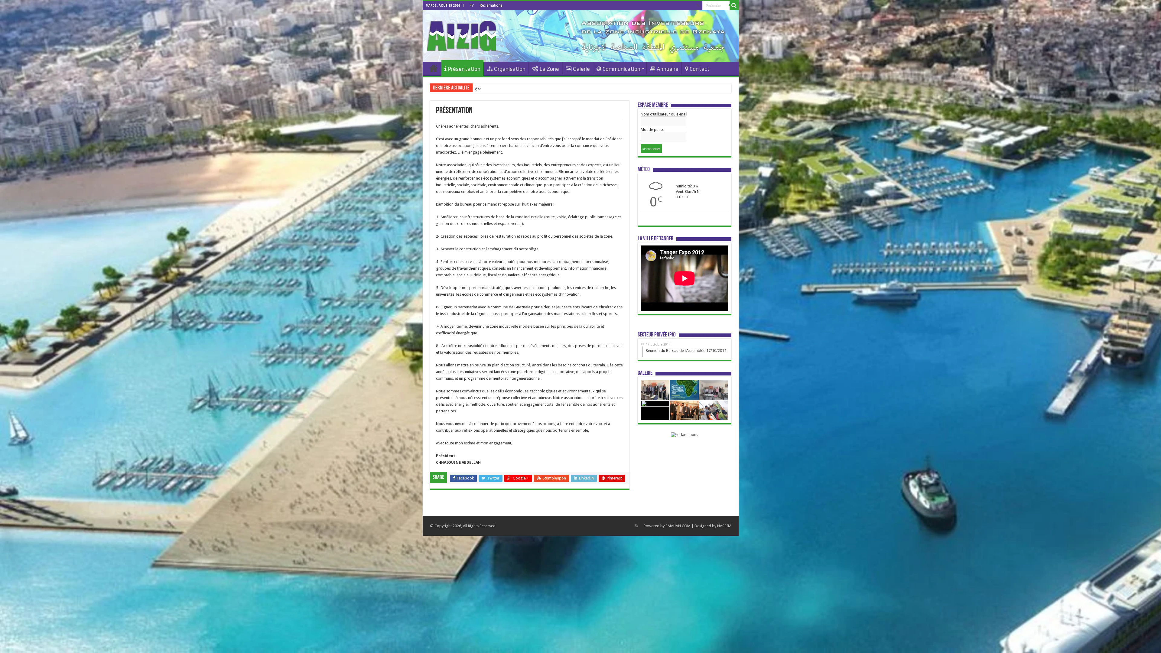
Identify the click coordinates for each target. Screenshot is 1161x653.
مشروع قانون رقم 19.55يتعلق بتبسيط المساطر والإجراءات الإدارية (529, 88)
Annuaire (667, 69)
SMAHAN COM (678, 526)
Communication (621, 69)
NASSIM (724, 526)
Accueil (433, 68)
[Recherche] (734, 5)
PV (472, 5)
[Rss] (698, 5)
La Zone (549, 69)
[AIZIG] (461, 35)
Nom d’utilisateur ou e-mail (664, 114)
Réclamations (491, 5)
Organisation (509, 69)
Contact (700, 69)
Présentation (464, 69)
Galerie (581, 69)
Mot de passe (652, 129)
